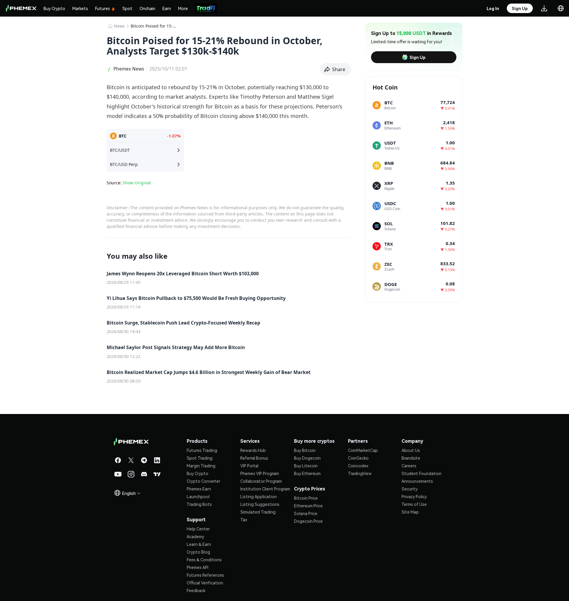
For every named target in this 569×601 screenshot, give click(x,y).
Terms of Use (414, 504)
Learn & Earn (199, 544)
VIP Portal (249, 465)
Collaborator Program (261, 481)
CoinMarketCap (363, 450)
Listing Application (258, 496)
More (183, 8)
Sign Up (418, 57)
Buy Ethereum (307, 473)
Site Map (410, 511)
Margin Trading (201, 465)
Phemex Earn (199, 488)
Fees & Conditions (204, 559)
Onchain (147, 8)
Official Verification (205, 582)
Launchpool (198, 496)
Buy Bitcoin (305, 450)
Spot (127, 8)
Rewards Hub (253, 450)
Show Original (137, 183)
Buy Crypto (54, 8)
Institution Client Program (265, 488)
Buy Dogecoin (307, 458)
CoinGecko (358, 458)
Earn (166, 8)
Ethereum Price (308, 505)
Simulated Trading (258, 511)
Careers (409, 465)
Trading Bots (199, 504)
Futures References (205, 575)
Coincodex (358, 465)
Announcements (417, 481)
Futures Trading (202, 450)
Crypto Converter (203, 481)
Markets (80, 8)
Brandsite (411, 458)
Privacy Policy (414, 496)
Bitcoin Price (306, 498)
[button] (335, 69)
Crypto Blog (198, 551)
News (119, 26)
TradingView (360, 473)
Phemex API (197, 567)
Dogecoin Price (308, 521)
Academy (195, 536)
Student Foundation (422, 473)
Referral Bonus (254, 458)
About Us (411, 450)
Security (410, 488)
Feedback (196, 590)
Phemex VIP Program (259, 473)
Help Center (198, 528)
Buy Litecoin (306, 465)
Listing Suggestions (259, 504)
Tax (243, 519)
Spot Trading (199, 458)
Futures (102, 8)
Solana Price (305, 513)
